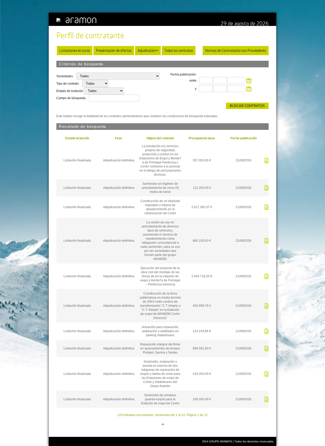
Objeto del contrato (160, 138)
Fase (118, 138)
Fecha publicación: (183, 74)
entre (193, 80)
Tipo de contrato (67, 83)
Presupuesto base (202, 138)
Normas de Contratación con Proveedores (235, 50)
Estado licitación (77, 138)
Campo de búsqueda (71, 98)
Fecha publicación (244, 138)
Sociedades (65, 76)
